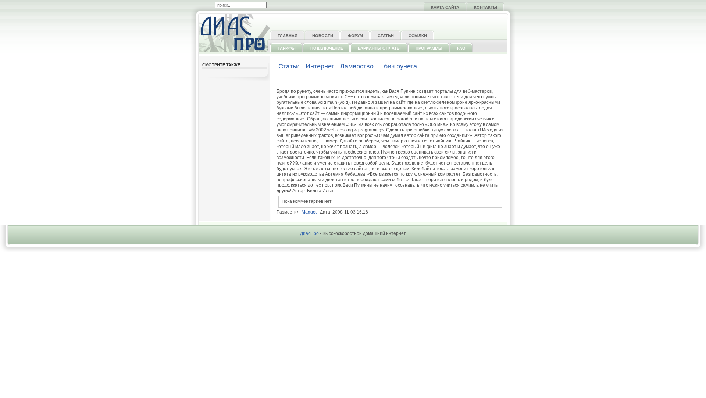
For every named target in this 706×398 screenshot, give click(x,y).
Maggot (309, 212)
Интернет (320, 66)
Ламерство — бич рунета (378, 66)
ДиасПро (309, 233)
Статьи (289, 66)
